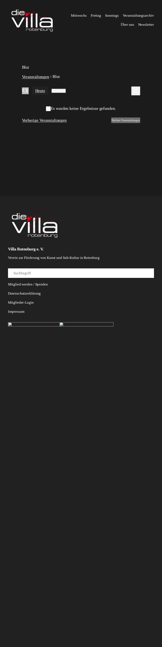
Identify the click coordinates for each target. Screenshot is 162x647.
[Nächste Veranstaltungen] (26, 90)
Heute (40, 90)
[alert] (81, 108)
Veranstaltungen (35, 76)
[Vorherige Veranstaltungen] (23, 90)
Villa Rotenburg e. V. (25, 249)
